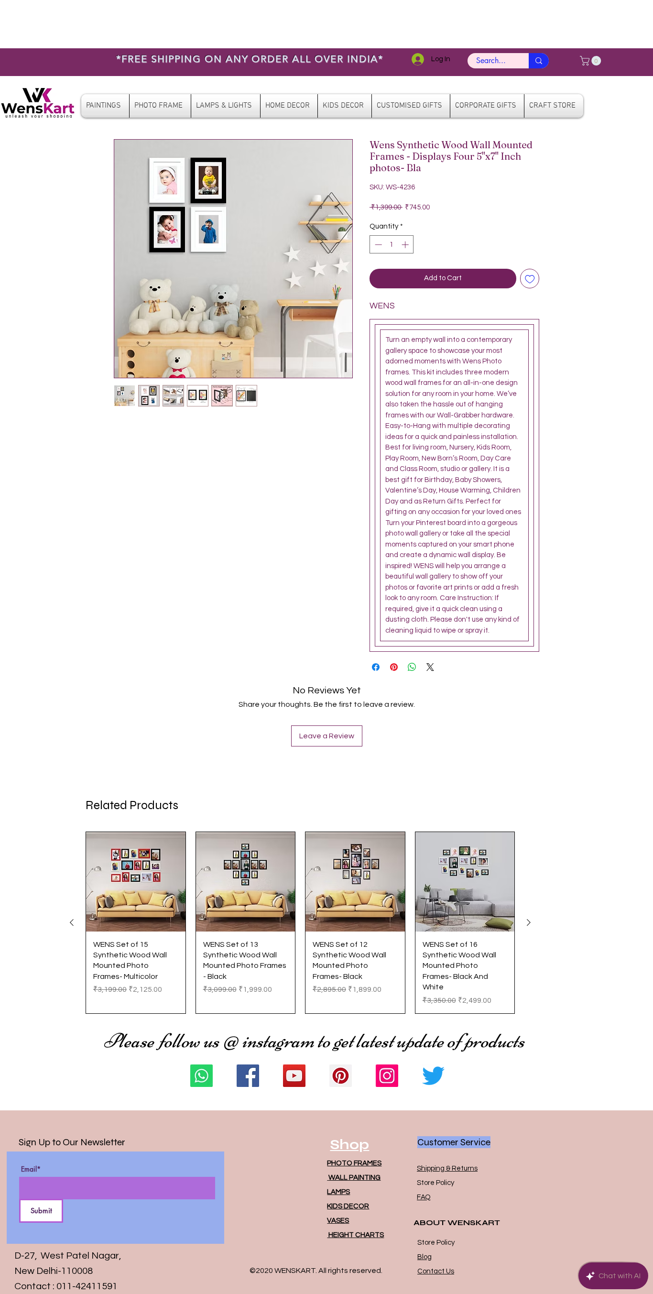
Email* (31, 1169)
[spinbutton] (392, 244)
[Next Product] (528, 922)
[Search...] (539, 60)
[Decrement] (377, 244)
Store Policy (435, 1182)
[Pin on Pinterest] (394, 667)
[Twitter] (433, 1075)
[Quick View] (135, 882)
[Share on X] (430, 667)
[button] (591, 61)
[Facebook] (248, 1075)
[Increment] (406, 244)
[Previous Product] (71, 922)
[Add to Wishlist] (530, 278)
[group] (300, 922)
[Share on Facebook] (375, 667)
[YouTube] (294, 1075)
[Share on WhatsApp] (412, 667)
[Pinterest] (340, 1075)
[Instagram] (387, 1075)
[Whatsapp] (201, 1075)
